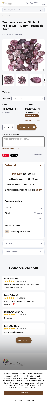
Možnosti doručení (32, 120)
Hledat (41, 10)
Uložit (7, 155)
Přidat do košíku (24, 127)
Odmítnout (31, 400)
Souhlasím (24, 393)
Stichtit (39, 190)
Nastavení (18, 400)
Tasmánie (38, 213)
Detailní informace (9, 148)
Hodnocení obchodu (23, 268)
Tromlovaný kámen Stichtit (20, 232)
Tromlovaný (17, 174)
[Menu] (44, 3)
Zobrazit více (23, 340)
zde (38, 387)
